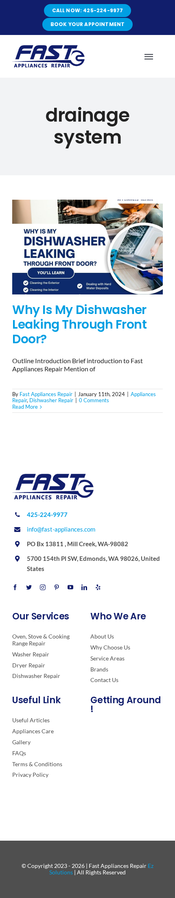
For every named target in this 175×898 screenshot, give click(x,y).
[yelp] (98, 587)
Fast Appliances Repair (46, 394)
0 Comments (94, 400)
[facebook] (15, 587)
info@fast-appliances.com (61, 529)
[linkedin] (84, 587)
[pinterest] (56, 587)
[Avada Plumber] (48, 48)
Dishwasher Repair (51, 400)
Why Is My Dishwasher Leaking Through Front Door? (79, 324)
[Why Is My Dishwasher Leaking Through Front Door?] (87, 247)
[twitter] (29, 587)
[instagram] (43, 587)
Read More (25, 406)
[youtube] (70, 587)
